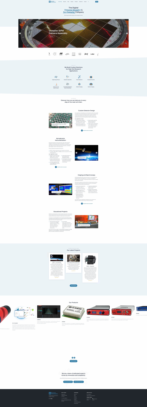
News (68, 1)
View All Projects (73, 285)
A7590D (63, 321)
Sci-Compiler (15, 323)
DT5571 (112, 317)
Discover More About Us (68, 381)
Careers (85, 1)
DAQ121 (137, 313)
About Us (64, 1)
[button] (20, 33)
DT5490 (88, 317)
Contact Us (81, 1)
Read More (51, 36)
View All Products (73, 361)
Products (76, 1)
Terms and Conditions (77, 402)
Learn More (56, 277)
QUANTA (39, 319)
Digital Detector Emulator (90, 395)
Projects (72, 1)
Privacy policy (76, 403)
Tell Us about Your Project (79, 381)
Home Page (60, 1)
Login (97, 1)
